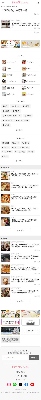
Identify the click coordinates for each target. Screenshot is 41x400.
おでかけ (26, 143)
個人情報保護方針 (5, 392)
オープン (6, 147)
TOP (2, 6)
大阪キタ (16, 106)
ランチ (5, 156)
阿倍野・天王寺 (23, 120)
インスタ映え (20, 152)
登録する (34, 358)
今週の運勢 (25, 147)
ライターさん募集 (20, 376)
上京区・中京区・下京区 (12, 115)
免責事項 (23, 389)
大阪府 (6, 111)
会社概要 (17, 389)
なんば (6, 125)
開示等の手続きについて (33, 392)
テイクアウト (7, 152)
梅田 (5, 106)
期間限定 (6, 143)
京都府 (17, 111)
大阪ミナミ (8, 120)
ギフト (31, 152)
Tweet (36, 14)
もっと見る (19, 130)
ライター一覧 (20, 379)
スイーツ (16, 143)
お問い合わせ (20, 372)
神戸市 (27, 106)
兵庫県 (28, 115)
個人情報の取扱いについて (19, 392)
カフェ (15, 147)
